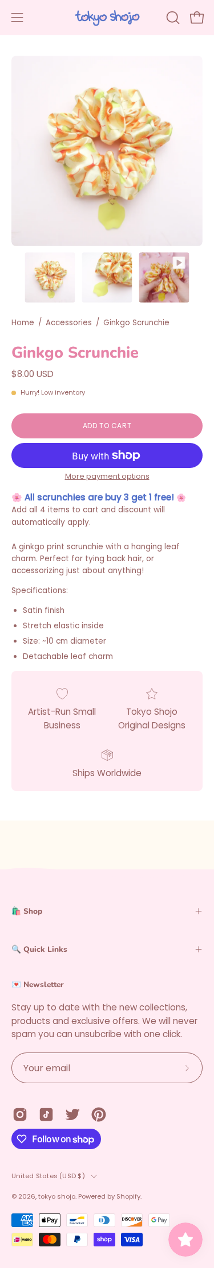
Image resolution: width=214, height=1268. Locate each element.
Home (22, 322)
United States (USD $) (48, 1175)
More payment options (107, 476)
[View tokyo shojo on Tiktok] (46, 1114)
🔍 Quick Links (39, 949)
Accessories (69, 322)
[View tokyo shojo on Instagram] (20, 1114)
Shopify (128, 1196)
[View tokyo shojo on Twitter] (72, 1114)
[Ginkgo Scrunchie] (50, 277)
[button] (172, 18)
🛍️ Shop (26, 911)
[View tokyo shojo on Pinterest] (98, 1114)
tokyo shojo (56, 1196)
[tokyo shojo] (107, 18)
